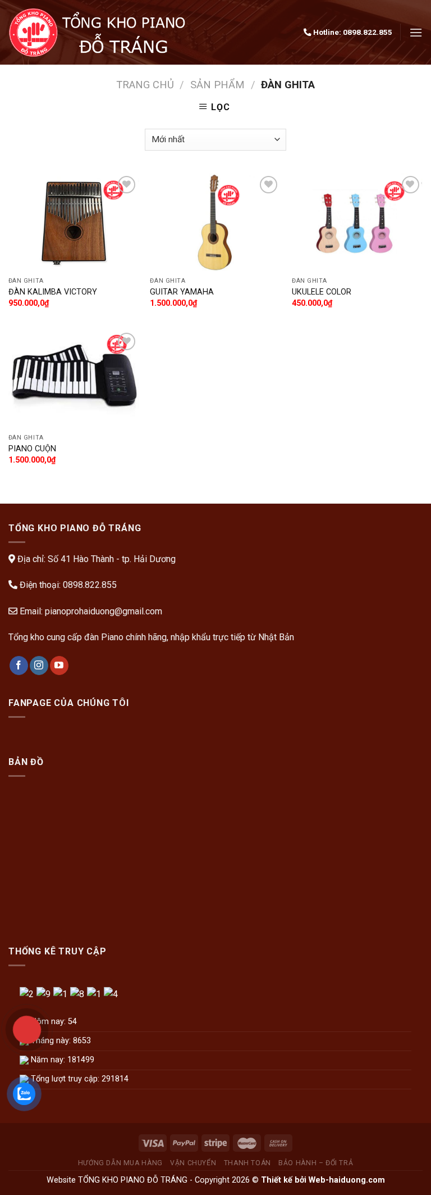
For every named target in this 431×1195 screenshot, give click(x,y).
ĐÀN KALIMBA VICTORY (52, 292)
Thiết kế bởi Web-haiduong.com (323, 1180)
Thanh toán (247, 1163)
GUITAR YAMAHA (182, 292)
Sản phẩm (217, 84)
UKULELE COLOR (321, 292)
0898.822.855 (367, 32)
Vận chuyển (193, 1163)
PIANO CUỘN (32, 449)
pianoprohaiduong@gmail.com (103, 611)
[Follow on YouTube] (59, 665)
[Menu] (416, 32)
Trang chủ (145, 84)
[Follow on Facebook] (19, 665)
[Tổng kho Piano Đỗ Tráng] (99, 32)
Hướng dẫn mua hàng (120, 1163)
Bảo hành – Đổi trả (315, 1163)
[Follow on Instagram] (39, 665)
